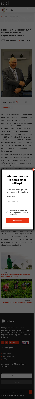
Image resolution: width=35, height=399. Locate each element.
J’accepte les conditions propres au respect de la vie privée (19, 212)
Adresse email (11, 197)
